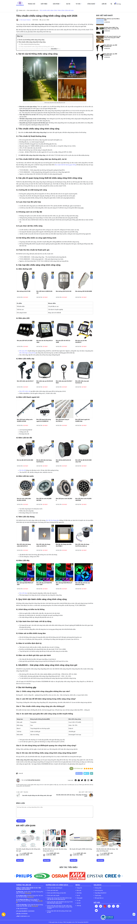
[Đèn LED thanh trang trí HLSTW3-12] (64, 417)
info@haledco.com (25, 916)
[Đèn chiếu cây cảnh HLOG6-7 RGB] (64, 379)
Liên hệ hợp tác (99, 890)
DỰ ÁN (68, 4)
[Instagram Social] (104, 906)
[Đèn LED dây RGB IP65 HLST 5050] (64, 581)
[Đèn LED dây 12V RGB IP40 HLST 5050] (45, 581)
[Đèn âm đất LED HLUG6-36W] (25, 458)
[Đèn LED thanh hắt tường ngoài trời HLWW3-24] (45, 417)
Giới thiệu (79, 893)
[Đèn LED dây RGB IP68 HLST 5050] (25, 581)
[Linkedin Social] (117, 906)
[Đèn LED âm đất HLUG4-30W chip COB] (84, 458)
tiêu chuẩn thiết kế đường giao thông (65, 164)
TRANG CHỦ (31, 4)
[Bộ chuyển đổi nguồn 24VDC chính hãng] (82, 846)
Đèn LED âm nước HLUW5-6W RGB (44, 499)
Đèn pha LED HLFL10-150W (24, 340)
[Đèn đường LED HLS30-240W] (84, 289)
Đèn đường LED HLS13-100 (63, 291)
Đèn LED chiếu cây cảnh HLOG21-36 (82, 381)
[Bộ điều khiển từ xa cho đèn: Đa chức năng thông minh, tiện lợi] (55, 846)
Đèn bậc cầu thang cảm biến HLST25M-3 (64, 545)
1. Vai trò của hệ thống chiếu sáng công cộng (30, 39)
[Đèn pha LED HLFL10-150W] (25, 338)
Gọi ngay (25, 297)
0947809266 (24, 913)
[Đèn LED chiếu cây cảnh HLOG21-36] (84, 379)
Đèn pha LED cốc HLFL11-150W (63, 341)
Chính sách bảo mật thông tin (54, 888)
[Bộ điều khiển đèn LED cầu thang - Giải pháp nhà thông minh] (109, 846)
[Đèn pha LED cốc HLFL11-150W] (64, 338)
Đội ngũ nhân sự (99, 898)
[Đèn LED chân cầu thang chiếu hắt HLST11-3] (25, 542)
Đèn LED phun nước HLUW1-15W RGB (83, 499)
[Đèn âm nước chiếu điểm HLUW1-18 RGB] (25, 496)
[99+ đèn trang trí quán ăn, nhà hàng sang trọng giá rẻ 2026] (100, 39)
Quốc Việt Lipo (27, 853)
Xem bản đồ (28, 893)
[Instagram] (88, 780)
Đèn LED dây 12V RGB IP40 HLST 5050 (44, 583)
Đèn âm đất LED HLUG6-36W (25, 460)
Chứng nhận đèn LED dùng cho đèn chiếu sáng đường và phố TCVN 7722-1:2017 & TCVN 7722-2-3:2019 (60, 907)
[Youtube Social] (96, 910)
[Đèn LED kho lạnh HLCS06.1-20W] (100, 21)
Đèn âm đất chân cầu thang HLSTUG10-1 (44, 460)
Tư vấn (78, 900)
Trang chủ (79, 888)
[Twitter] (82, 780)
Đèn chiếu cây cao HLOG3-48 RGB (44, 381)
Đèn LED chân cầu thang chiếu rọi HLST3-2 (43, 545)
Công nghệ (79, 898)
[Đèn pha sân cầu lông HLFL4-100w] (45, 338)
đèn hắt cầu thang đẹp (52, 520)
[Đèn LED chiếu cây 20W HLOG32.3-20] (100, 48)
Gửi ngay (21, 821)
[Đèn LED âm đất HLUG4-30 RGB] (64, 458)
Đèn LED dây (23, 593)
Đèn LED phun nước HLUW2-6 (64, 499)
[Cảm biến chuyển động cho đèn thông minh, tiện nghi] (28, 846)
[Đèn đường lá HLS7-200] (25, 289)
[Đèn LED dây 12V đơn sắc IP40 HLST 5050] (84, 581)
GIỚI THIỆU (44, 4)
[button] (122, 840)
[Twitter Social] (100, 906)
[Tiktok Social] (109, 906)
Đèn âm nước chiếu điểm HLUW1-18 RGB (24, 499)
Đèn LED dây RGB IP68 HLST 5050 (25, 583)
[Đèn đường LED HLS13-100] (64, 289)
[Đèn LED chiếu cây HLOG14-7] (25, 379)
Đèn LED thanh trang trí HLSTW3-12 (62, 420)
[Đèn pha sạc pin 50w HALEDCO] (84, 338)
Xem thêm (20, 860)
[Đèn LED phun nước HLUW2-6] (64, 496)
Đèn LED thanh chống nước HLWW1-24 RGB (25, 420)
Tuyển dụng (98, 895)
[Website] (79, 780)
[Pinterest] (85, 780)
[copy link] (91, 773)
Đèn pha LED (23, 351)
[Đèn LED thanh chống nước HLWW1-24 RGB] (25, 417)
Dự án (78, 895)
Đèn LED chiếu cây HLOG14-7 (25, 381)
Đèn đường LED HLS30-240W (83, 291)
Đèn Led (79, 890)
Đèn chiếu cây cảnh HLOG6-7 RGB (64, 381)
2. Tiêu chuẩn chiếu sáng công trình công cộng (31, 42)
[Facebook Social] (96, 906)
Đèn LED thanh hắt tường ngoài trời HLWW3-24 (43, 420)
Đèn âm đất (22, 470)
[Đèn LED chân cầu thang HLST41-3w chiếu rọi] (84, 542)
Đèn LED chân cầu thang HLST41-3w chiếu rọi (82, 545)
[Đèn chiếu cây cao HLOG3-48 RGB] (45, 379)
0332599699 (31, 911)
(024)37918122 (24, 908)
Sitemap (79, 905)
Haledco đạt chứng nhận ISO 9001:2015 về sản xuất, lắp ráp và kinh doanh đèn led (59, 898)
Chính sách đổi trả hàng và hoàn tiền (56, 893)
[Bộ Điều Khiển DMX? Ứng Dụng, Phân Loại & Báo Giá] (100, 30)
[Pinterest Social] (113, 906)
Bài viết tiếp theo (85, 792)
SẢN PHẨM (56, 4)
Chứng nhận (98, 888)
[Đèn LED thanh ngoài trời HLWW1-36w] (84, 417)
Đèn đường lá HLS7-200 (23, 291)
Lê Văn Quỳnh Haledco (25, 19)
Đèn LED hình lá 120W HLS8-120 (44, 292)
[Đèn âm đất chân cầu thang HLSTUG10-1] (45, 458)
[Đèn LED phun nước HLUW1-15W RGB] (84, 496)
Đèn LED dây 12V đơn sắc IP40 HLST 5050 (82, 583)
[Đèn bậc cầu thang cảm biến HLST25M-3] (64, 542)
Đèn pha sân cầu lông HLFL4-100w (44, 341)
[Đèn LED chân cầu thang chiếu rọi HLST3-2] (45, 542)
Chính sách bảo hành (52, 890)
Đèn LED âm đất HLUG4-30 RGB (63, 460)
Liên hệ (78, 903)
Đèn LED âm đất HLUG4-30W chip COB (83, 460)
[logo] (20, 4)
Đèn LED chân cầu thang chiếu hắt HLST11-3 (24, 545)
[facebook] (76, 780)
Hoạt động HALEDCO (100, 893)
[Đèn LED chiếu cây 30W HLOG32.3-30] (100, 56)
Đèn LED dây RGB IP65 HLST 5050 (64, 583)
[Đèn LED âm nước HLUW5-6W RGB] (45, 496)
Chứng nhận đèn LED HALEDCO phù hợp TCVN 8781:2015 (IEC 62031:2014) (60, 902)
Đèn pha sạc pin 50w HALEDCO (81, 341)
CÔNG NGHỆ (91, 4)
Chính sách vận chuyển (53, 895)
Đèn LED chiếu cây (24, 391)
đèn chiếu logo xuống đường (27, 353)
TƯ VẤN (78, 4)
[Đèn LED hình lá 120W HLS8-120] (45, 289)
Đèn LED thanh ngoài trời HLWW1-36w (82, 420)
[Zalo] (134, 914)
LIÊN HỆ (104, 4)
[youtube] (91, 780)
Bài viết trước (23, 792)
